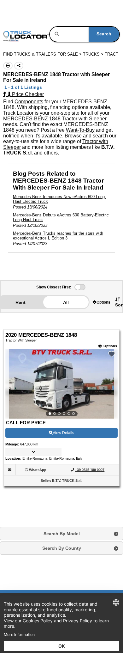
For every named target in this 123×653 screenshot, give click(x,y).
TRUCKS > (94, 54)
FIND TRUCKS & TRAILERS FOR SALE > (43, 54)
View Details (63, 433)
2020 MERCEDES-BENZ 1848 (41, 335)
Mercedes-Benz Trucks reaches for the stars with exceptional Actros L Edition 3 (58, 235)
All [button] (66, 302)
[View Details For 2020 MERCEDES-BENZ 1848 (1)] (61, 384)
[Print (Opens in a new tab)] (8, 66)
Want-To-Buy (80, 130)
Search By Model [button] (62, 533)
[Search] (57, 34)
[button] (101, 302)
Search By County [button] (61, 548)
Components (29, 101)
